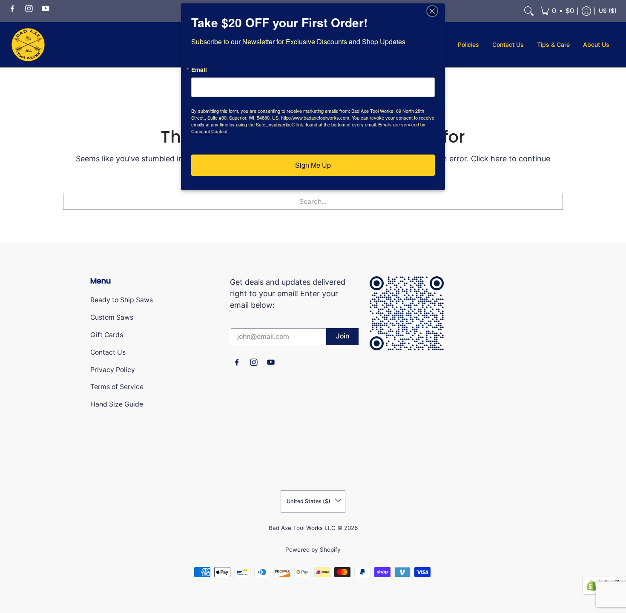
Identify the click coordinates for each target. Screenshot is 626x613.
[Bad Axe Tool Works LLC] (28, 44)
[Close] (437, 11)
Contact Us (108, 352)
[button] (12, 7)
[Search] (529, 11)
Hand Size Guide (116, 404)
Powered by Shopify (313, 549)
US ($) (608, 10)
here (499, 158)
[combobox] (313, 201)
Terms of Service (117, 387)
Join (342, 336)
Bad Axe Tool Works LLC (302, 527)
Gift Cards (106, 335)
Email (199, 70)
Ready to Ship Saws (121, 300)
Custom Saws (111, 317)
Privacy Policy (112, 370)
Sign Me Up (313, 165)
